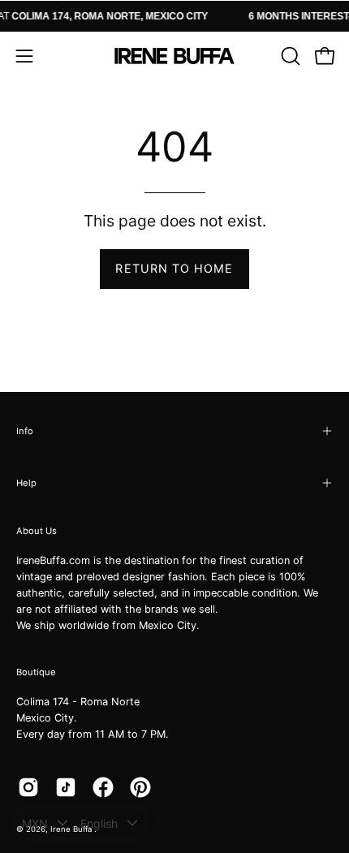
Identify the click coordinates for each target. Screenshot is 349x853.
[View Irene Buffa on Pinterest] (140, 787)
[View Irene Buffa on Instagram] (28, 787)
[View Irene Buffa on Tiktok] (66, 787)
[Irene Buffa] (174, 56)
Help (26, 483)
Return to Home (174, 268)
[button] (289, 56)
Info (24, 431)
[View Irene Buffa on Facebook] (103, 787)
